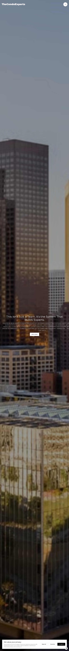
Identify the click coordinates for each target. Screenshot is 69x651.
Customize (52, 644)
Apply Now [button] (34, 334)
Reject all (44, 644)
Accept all (61, 644)
